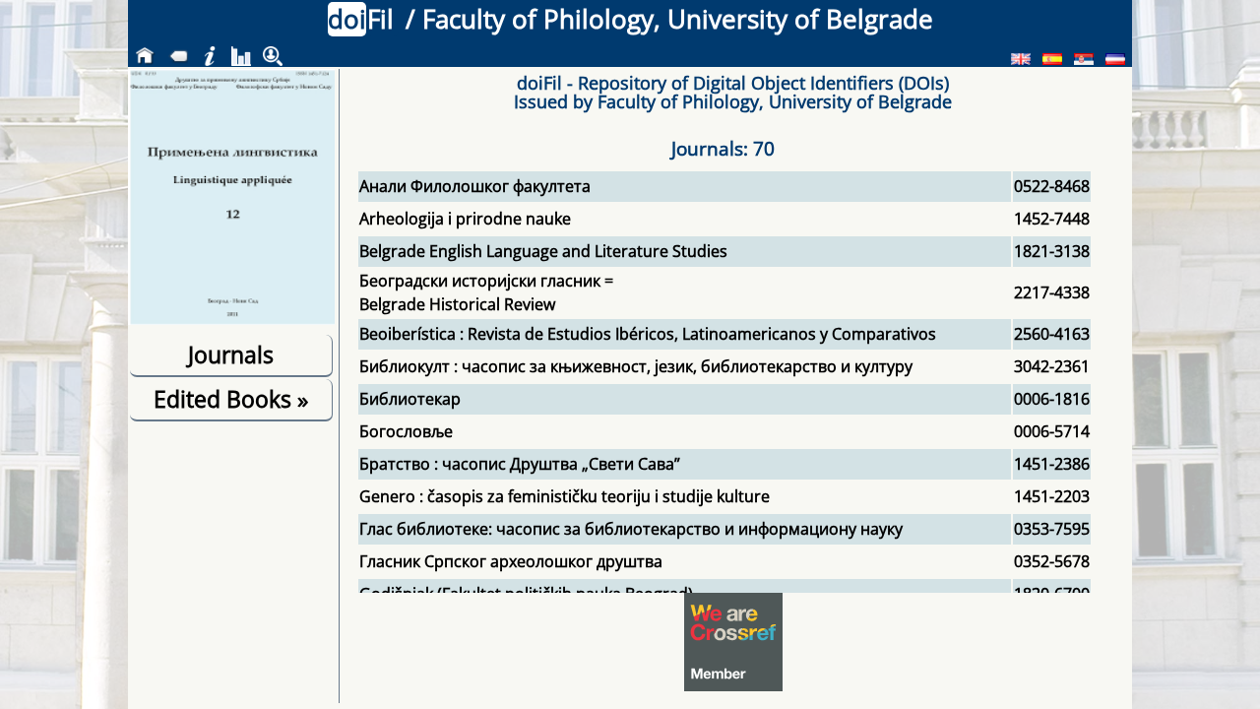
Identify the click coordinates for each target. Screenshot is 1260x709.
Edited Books (231, 399)
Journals (231, 354)
